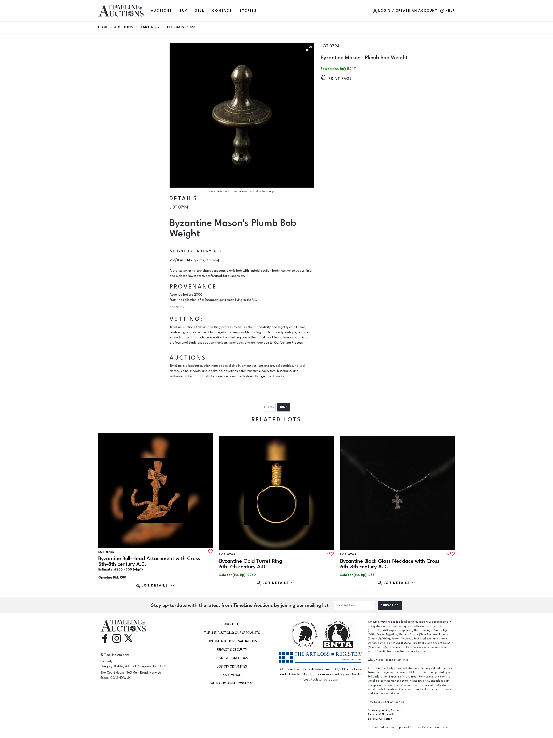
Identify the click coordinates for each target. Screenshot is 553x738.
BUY (183, 11)
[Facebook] (104, 638)
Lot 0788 (227, 554)
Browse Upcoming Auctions (385, 710)
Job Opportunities (232, 666)
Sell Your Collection (380, 718)
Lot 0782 (348, 554)
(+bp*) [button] (138, 569)
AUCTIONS (161, 11)
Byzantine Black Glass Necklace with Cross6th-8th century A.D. (389, 564)
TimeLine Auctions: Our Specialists (232, 633)
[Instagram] (116, 638)
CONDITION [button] (177, 307)
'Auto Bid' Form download (231, 683)
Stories (248, 11)
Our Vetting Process (288, 342)
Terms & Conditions (232, 658)
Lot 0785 (106, 551)
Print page (340, 78)
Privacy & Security (232, 650)
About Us (232, 624)
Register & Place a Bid (381, 714)
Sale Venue (232, 675)
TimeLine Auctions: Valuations (232, 641)
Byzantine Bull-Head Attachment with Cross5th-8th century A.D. (149, 561)
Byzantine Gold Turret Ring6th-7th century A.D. (250, 564)
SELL (200, 11)
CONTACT (222, 11)
